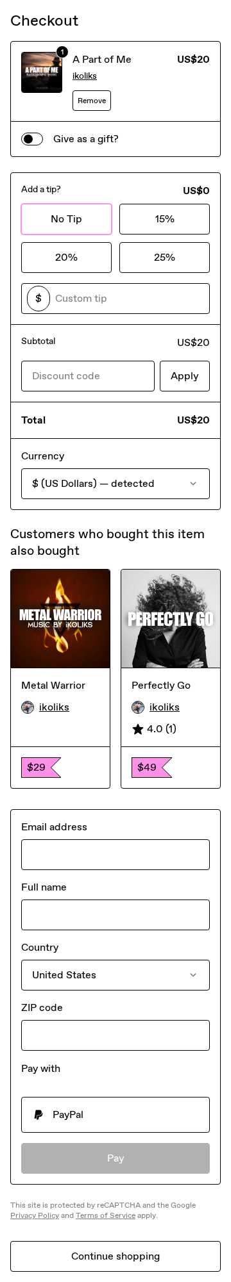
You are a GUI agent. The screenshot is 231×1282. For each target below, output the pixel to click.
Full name (44, 887)
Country (39, 947)
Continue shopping (115, 1256)
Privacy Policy (34, 1215)
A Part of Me (102, 59)
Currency (42, 456)
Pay (115, 1158)
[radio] (115, 1115)
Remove (92, 100)
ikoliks (85, 75)
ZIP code (42, 1007)
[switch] (32, 139)
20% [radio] (66, 257)
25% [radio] (164, 257)
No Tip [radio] (66, 219)
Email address (54, 827)
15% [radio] (165, 219)
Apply (185, 376)
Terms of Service (105, 1215)
